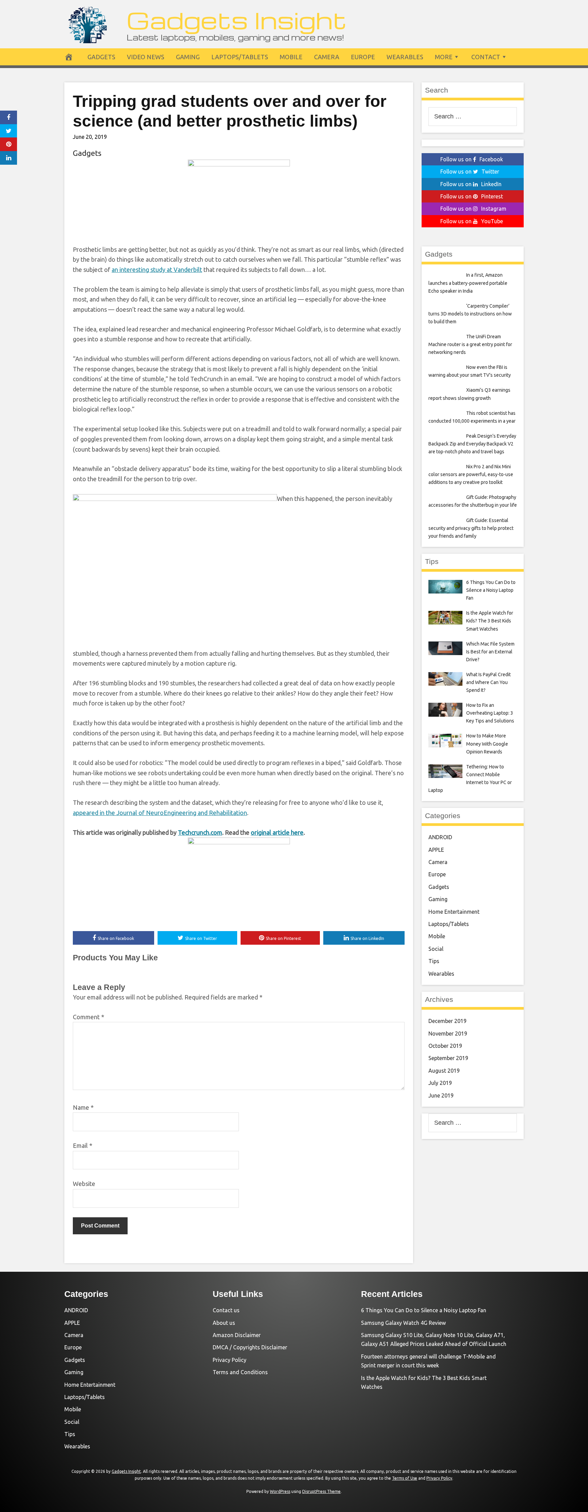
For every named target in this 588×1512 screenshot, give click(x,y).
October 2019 (445, 1046)
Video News (145, 56)
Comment (88, 1016)
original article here (277, 832)
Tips (433, 961)
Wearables (405, 56)
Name (83, 1107)
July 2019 (440, 1083)
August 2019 (444, 1071)
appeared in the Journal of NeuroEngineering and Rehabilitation (160, 812)
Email (82, 1145)
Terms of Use (404, 1478)
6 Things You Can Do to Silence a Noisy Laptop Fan (423, 1310)
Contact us (226, 1310)
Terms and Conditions (240, 1372)
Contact (485, 56)
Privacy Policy (229, 1360)
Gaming (188, 56)
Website (84, 1183)
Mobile (291, 56)
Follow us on (471, 159)
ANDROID (440, 837)
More (444, 56)
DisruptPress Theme (321, 1491)
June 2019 (441, 1095)
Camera (326, 56)
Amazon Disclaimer (237, 1335)
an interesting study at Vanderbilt (157, 269)
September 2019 (448, 1058)
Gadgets (101, 56)
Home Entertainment (453, 912)
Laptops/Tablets (239, 56)
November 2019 (447, 1033)
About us (224, 1323)
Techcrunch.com (200, 832)
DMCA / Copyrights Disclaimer (250, 1347)
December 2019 (447, 1021)
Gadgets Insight (237, 19)
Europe (363, 56)
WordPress (280, 1491)
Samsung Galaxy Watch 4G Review (403, 1323)
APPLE (436, 850)
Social (435, 949)
